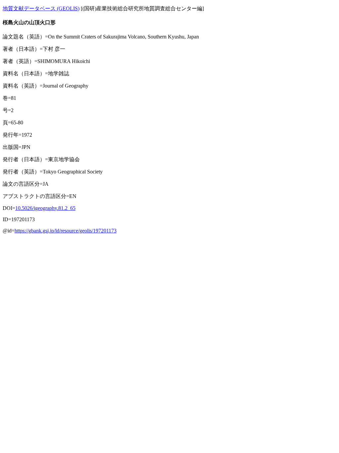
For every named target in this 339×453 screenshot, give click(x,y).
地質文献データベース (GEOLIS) (41, 8)
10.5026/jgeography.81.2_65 (45, 208)
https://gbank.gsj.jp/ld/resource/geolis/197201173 (66, 230)
